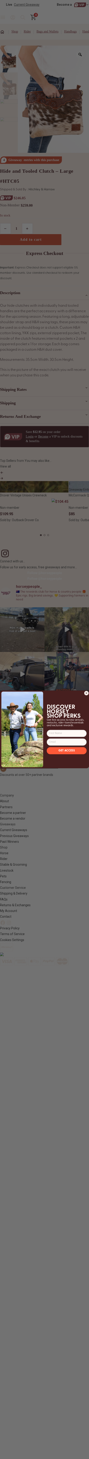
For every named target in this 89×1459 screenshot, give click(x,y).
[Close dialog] (86, 693)
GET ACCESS (66, 750)
